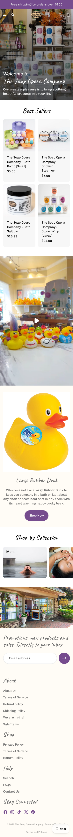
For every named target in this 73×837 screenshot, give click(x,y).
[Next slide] (65, 562)
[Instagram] (12, 812)
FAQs (7, 785)
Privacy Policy (13, 744)
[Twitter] (26, 812)
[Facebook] (5, 812)
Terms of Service (15, 697)
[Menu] (4, 14)
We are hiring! (13, 717)
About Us (10, 691)
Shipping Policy (14, 711)
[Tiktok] (19, 812)
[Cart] (68, 15)
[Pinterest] (33, 812)
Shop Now (36, 515)
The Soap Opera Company (29, 824)
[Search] (13, 15)
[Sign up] (64, 658)
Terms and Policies (36, 832)
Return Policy (13, 758)
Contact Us (11, 792)
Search (8, 778)
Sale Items (11, 724)
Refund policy (13, 704)
